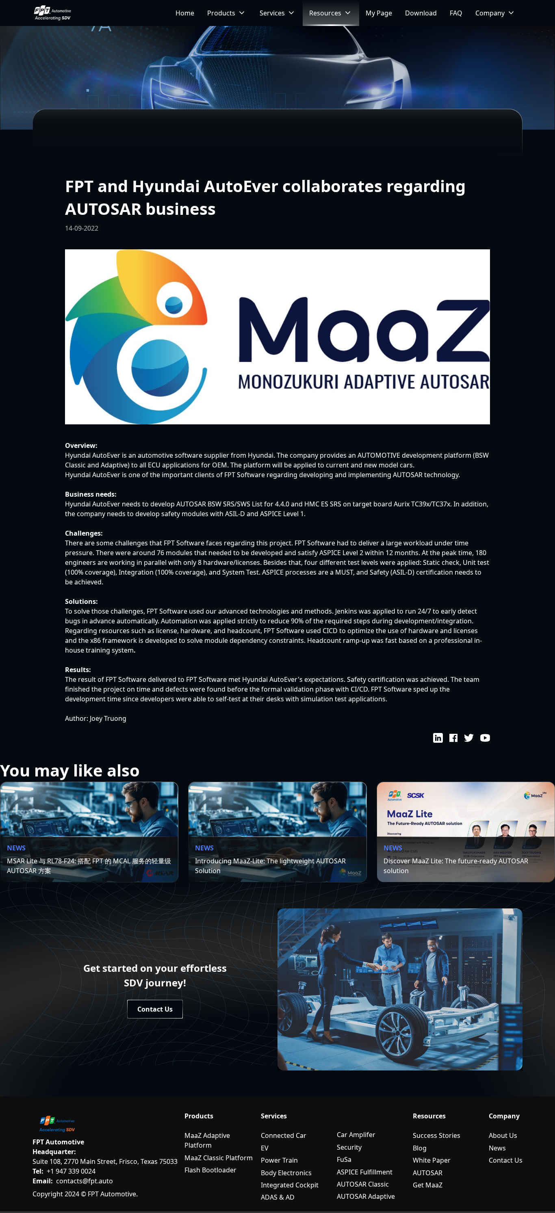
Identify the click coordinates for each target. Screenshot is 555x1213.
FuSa (344, 1159)
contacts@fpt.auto (84, 1180)
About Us (503, 1135)
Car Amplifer (356, 1134)
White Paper (432, 1160)
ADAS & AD (278, 1197)
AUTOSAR (427, 1172)
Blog (420, 1148)
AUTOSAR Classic (363, 1184)
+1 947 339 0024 (71, 1171)
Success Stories (436, 1135)
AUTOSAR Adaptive (366, 1196)
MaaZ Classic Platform (218, 1157)
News (497, 1148)
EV (265, 1148)
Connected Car (283, 1135)
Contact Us (505, 1160)
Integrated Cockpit (290, 1185)
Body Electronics (286, 1172)
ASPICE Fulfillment (364, 1172)
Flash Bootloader (210, 1169)
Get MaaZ (427, 1185)
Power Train (279, 1160)
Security (349, 1147)
